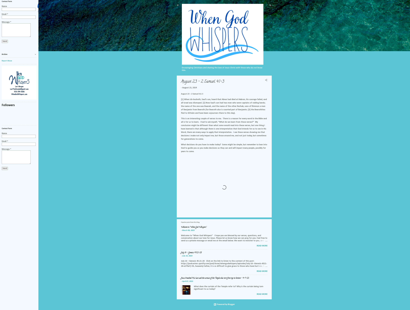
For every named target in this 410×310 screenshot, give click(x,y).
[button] (266, 80)
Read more (262, 246)
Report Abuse (7, 61)
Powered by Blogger (225, 304)
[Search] (270, 6)
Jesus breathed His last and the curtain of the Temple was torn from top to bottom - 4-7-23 (215, 278)
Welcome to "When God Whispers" (194, 227)
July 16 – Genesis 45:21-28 (191, 252)
